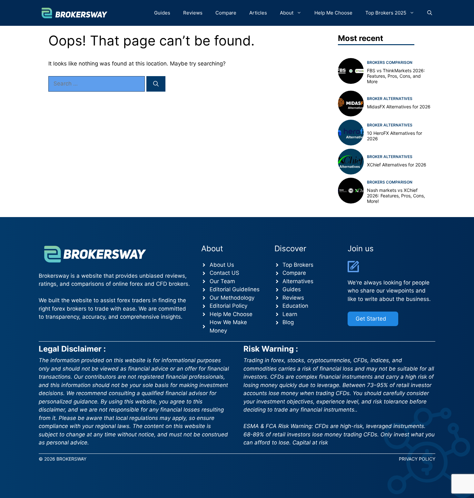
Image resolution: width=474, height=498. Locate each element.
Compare (225, 13)
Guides (162, 13)
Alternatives (297, 281)
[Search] (155, 84)
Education (295, 306)
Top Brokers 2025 (385, 13)
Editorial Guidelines (235, 289)
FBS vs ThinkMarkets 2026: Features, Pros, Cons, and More (396, 76)
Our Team (222, 281)
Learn (289, 314)
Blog (288, 322)
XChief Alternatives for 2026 (396, 164)
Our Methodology (232, 297)
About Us (222, 265)
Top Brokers (297, 265)
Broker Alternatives (389, 98)
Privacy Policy (417, 459)
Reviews (192, 13)
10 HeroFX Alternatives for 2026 (394, 135)
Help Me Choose (333, 13)
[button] (430, 13)
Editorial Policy (228, 306)
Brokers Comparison (389, 62)
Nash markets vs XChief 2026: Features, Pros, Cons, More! (396, 195)
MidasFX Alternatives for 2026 (398, 106)
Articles (258, 13)
